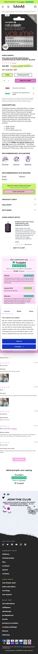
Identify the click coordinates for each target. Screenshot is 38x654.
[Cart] (35, 7)
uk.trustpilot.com (27, 646)
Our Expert (7, 594)
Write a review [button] (19, 351)
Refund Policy (8, 558)
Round (4, 179)
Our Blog (6, 591)
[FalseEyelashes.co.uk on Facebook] (12, 545)
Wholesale (6, 611)
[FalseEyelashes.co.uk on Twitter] (7, 545)
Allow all (19, 341)
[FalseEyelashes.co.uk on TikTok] (3, 545)
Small (4, 176)
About (5, 570)
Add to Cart (19, 248)
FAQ (3, 562)
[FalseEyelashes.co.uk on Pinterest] (25, 545)
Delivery (5, 554)
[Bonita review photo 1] (4, 402)
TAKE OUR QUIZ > (19, 191)
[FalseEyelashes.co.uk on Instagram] (21, 545)
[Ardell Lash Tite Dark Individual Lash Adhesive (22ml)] (8, 232)
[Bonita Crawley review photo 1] (4, 378)
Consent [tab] (7, 311)
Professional (7, 615)
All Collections (8, 604)
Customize (17, 346)
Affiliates (6, 607)
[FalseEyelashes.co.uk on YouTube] (16, 545)
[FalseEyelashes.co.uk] (19, 7)
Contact (5, 566)
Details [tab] (19, 311)
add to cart (25, 81)
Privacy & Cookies (10, 623)
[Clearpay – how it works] (33, 94)
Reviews (5, 574)
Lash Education (8, 587)
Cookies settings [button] (9, 627)
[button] (3, 7)
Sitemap (6, 635)
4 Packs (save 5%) (23, 75)
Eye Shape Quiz (9, 583)
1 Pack (7, 75)
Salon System (8, 55)
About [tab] (31, 311)
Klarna (5, 631)
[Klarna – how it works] (33, 88)
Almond (22, 176)
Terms (4, 619)
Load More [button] (19, 459)
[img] (4, 363)
